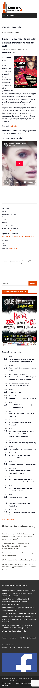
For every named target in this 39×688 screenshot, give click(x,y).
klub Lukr (13, 126)
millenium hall (18, 236)
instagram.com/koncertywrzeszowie (15, 647)
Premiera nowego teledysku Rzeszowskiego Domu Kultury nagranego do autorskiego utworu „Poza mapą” (18, 536)
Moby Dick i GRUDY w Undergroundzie (22, 398)
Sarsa (32, 236)
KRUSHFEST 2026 (15, 392)
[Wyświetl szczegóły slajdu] (19, 321)
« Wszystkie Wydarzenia (11, 27)
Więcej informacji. (29, 638)
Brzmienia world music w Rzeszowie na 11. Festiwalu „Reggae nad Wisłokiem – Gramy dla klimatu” (19, 566)
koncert (11, 236)
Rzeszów (27, 236)
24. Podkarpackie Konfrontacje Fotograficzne (19, 560)
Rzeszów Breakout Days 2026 (19, 386)
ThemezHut (6, 685)
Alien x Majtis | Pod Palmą (18, 497)
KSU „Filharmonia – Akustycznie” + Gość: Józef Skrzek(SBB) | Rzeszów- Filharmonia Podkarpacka (21, 433)
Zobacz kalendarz (8, 519)
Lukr (10, 231)
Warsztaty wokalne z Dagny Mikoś (14, 631)
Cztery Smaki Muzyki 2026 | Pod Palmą (22, 443)
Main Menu (10, 16)
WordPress (19, 683)
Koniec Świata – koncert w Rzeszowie (22, 449)
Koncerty (5, 231)
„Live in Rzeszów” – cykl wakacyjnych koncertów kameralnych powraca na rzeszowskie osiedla (15, 546)
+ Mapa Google (13, 248)
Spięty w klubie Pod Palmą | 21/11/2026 (22, 464)
